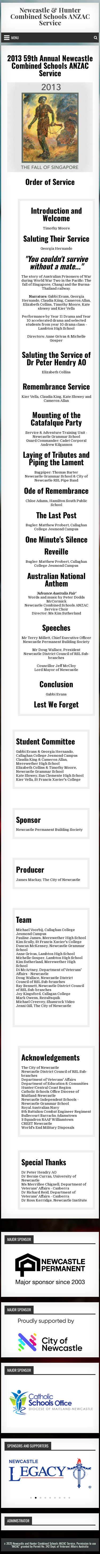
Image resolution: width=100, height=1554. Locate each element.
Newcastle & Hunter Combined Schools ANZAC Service (50, 16)
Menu (15, 37)
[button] (13, 1474)
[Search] (95, 38)
